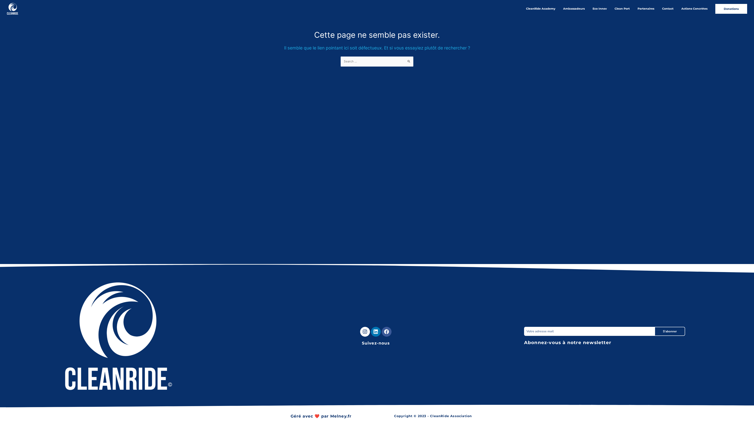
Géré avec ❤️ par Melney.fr (321, 416)
